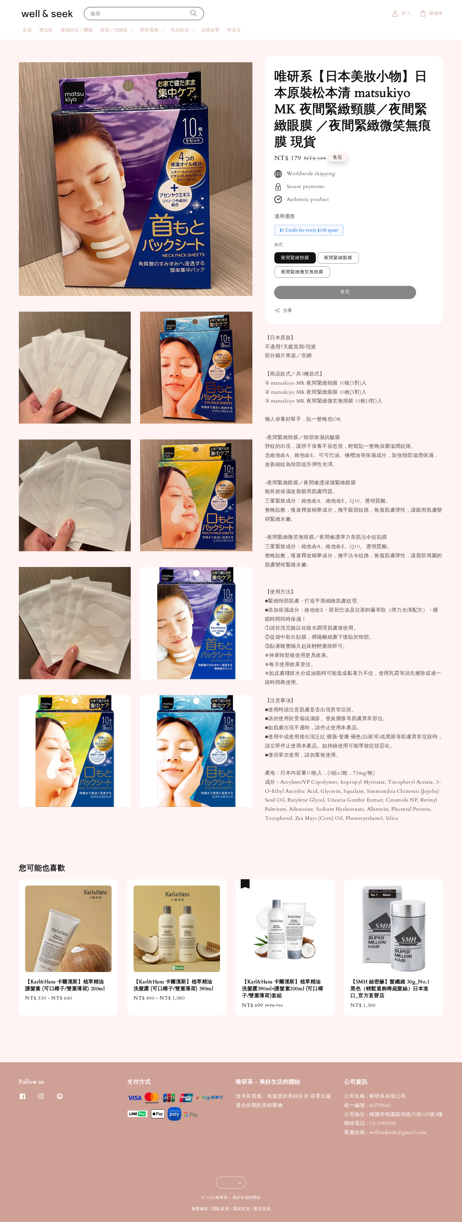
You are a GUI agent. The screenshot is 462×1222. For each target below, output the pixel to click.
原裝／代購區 (114, 30)
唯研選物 (149, 30)
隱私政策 (220, 1209)
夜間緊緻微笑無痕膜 (302, 272)
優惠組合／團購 (77, 30)
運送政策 (262, 1209)
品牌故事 (210, 30)
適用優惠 (284, 216)
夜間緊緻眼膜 (338, 258)
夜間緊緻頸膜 (295, 258)
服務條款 (200, 1209)
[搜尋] (194, 13)
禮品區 (46, 30)
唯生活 (234, 30)
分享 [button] (287, 311)
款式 (278, 244)
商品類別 (180, 30)
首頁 (27, 30)
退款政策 (241, 1209)
